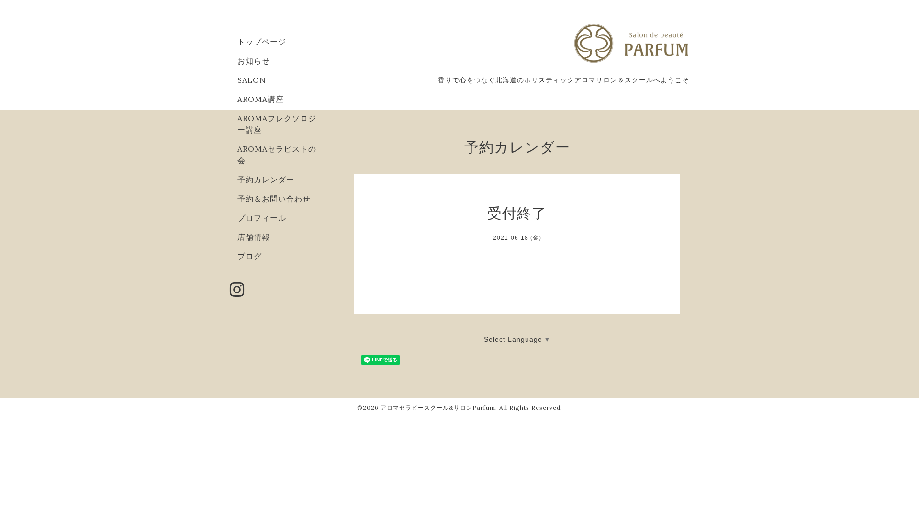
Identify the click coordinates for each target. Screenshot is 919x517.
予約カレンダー (265, 179)
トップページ (261, 41)
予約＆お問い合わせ (274, 198)
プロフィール (261, 218)
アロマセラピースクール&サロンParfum (438, 407)
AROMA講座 (260, 99)
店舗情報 (253, 237)
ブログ (249, 256)
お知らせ (253, 61)
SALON (251, 80)
